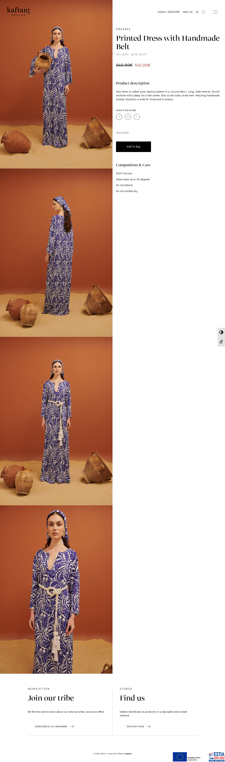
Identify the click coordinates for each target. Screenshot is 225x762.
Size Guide (122, 132)
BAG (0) (187, 12)
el (197, 12)
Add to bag (133, 146)
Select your (126, 110)
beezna (129, 754)
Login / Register (169, 12)
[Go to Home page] (18, 11)
